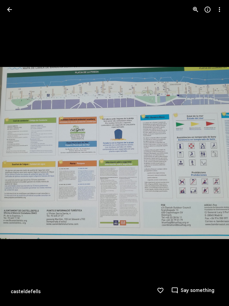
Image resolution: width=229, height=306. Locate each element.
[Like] (160, 290)
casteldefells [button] (26, 292)
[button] (16, 153)
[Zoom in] (196, 10)
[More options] (219, 10)
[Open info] (207, 10)
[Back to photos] (9, 9)
